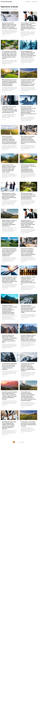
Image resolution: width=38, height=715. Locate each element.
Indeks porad (28, 1)
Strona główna (34, 1)
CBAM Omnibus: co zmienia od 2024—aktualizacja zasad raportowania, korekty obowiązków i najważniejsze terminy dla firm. (9, 223)
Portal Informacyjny (6, 1)
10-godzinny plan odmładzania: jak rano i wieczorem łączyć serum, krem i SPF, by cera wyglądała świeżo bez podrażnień (9, 366)
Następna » (22, 442)
